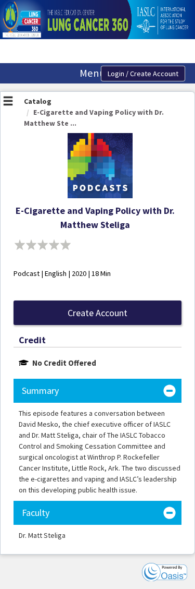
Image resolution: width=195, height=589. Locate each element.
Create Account (97, 313)
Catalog (37, 101)
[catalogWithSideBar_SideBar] (8, 102)
